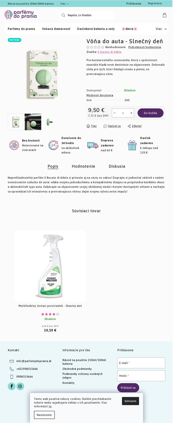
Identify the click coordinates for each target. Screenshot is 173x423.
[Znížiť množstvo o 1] (114, 113)
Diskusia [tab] (117, 166)
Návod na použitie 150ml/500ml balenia (31, 3)
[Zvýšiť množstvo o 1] (131, 113)
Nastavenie (44, 414)
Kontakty (69, 382)
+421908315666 (27, 368)
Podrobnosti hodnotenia (144, 47)
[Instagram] (20, 386)
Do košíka (150, 112)
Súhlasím (131, 401)
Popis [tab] (53, 166)
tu (50, 406)
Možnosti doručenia (99, 95)
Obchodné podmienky (77, 368)
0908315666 (24, 376)
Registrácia (155, 3)
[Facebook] (12, 386)
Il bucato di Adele (109, 51)
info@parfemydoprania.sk (34, 361)
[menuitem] (21, 29)
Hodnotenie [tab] (83, 166)
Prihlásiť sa (128, 387)
